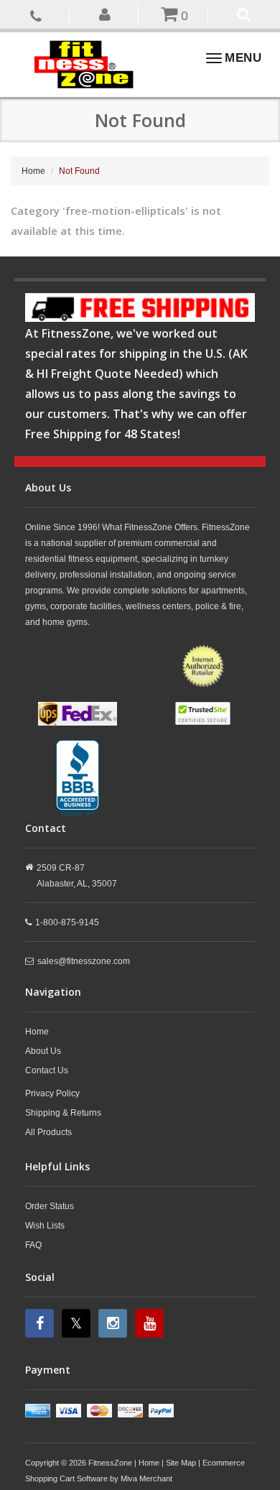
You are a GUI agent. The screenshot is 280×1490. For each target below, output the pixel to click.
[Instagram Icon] (114, 1323)
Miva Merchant (146, 1478)
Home (33, 171)
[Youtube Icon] (151, 1323)
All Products (48, 1132)
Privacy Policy (52, 1093)
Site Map (181, 1462)
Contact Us (46, 1070)
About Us (43, 1051)
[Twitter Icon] (78, 1323)
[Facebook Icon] (41, 1323)
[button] (106, 13)
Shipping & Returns (63, 1113)
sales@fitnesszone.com (83, 961)
